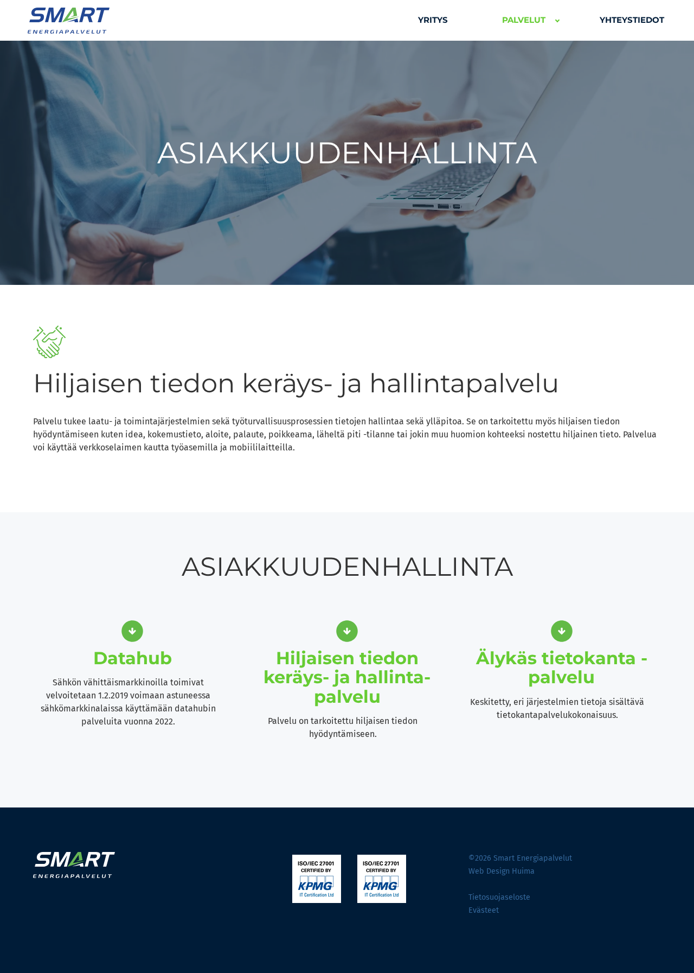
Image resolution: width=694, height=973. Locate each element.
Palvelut (523, 20)
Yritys (433, 20)
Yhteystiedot (632, 20)
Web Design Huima (501, 871)
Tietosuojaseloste (499, 897)
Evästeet (483, 910)
